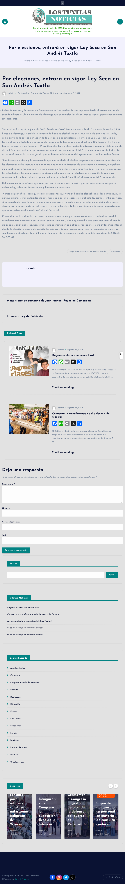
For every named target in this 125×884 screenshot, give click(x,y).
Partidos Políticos (18, 748)
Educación (15, 704)
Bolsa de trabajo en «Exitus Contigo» (25, 628)
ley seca (116, 252)
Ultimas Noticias (58, 93)
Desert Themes (22, 879)
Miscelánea (15, 726)
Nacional (14, 740)
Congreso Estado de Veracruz (24, 683)
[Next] (116, 786)
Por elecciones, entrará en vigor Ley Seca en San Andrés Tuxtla (67, 61)
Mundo (13, 733)
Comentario (8, 484)
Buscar (13, 564)
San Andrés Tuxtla (40, 93)
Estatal (13, 712)
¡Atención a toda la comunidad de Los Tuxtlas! (29, 621)
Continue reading (63, 387)
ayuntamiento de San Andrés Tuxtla (88, 252)
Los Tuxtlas (16, 719)
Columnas (15, 675)
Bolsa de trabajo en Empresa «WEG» (25, 635)
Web (4, 535)
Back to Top (114, 877)
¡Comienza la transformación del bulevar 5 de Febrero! (33, 614)
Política (14, 755)
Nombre (6, 508)
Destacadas (23, 93)
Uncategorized (17, 762)
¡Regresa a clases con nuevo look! (23, 608)
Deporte (14, 690)
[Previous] (110, 786)
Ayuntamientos (17, 668)
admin (11, 93)
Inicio (27, 61)
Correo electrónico (11, 522)
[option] (19, 816)
